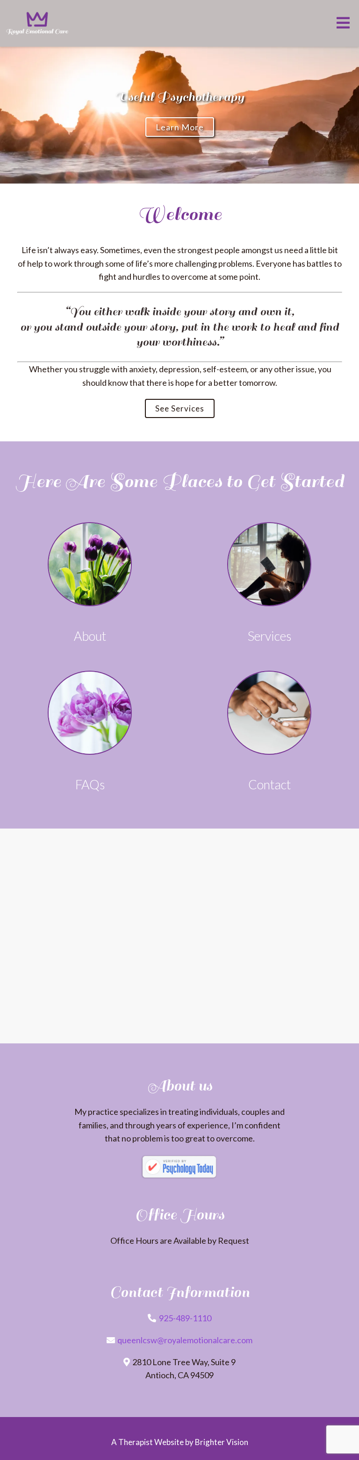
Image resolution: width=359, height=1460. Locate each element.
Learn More (180, 127)
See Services (179, 408)
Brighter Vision (221, 1442)
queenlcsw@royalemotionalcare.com (184, 1340)
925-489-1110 (185, 1318)
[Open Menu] (343, 23)
